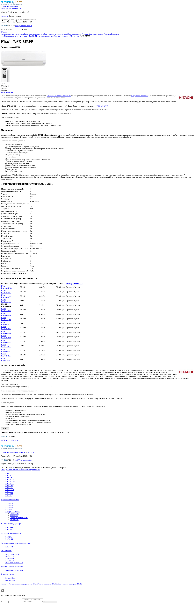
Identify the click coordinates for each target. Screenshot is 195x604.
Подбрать (5, 428)
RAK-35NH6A (7, 287)
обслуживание (13, 6)
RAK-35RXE (6, 314)
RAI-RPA (9, 537)
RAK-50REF (6, 346)
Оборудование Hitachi (9, 470)
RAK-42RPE (6, 323)
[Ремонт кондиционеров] (11, 448)
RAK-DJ (8, 473)
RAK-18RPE (6, 310)
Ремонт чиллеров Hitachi (47, 584)
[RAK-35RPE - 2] (5, 82)
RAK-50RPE (6, 341)
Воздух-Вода (10, 578)
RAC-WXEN (10, 482)
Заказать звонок (15, 16)
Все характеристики (74, 284)
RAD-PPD (9, 529)
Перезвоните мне (50, 602)
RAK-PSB (9, 488)
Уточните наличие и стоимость (59, 96)
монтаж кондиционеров (11, 8)
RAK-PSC (9, 477)
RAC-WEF (9, 480)
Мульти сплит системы (44, 36)
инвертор (8, 403)
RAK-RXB (9, 490)
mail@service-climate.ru (23, 26)
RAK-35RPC (6, 296)
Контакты (4, 16)
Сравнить (4, 90)
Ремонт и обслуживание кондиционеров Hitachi (19, 584)
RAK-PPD (9, 492)
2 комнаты (9, 503)
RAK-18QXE (6, 319)
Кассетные (14, 516)
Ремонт (3, 6)
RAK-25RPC (6, 292)
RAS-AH (8, 496)
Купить (4, 88)
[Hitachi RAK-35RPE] (23, 66)
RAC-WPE (9, 475)
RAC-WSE (9, 484)
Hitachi (31, 36)
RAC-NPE (9, 494)
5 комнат (8, 510)
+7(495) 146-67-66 (101, 106)
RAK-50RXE (6, 332)
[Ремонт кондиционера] (11, 4)
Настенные (74, 36)
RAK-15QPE (6, 301)
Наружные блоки (12, 554)
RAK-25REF (6, 355)
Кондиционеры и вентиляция (15, 36)
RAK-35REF (6, 350)
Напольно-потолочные (19, 518)
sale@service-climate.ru (139, 96)
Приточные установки (14, 570)
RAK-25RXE (6, 337)
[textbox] (11, 30)
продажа (22, 452)
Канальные (14, 520)
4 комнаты (9, 508)
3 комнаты (9, 505)
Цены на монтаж (7, 92)
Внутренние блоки (61, 36)
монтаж (31, 452)
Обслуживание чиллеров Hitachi (69, 584)
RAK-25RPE (6, 328)
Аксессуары (10, 580)
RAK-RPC (9, 486)
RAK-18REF (6, 359)
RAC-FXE (9, 547)
